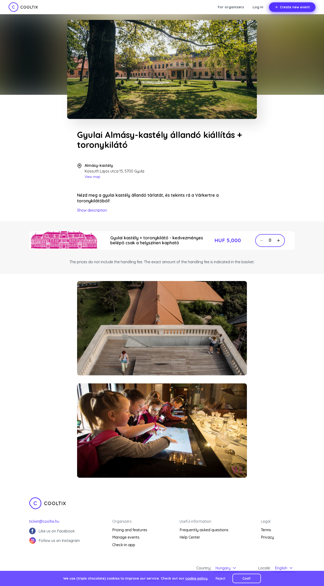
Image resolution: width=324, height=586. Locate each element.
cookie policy (196, 578)
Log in (258, 7)
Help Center (190, 537)
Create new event (295, 7)
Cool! (246, 578)
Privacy (267, 537)
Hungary (223, 568)
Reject (220, 578)
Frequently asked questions (204, 529)
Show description (92, 210)
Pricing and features (129, 529)
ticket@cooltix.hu (44, 521)
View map (92, 177)
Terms (266, 529)
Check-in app (123, 544)
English (281, 568)
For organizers (231, 7)
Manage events (125, 537)
